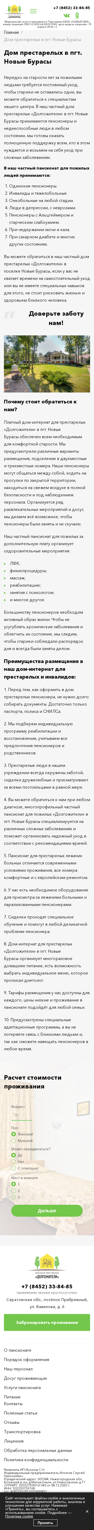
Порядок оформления (26, 1359)
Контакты (13, 1403)
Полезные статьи (20, 1413)
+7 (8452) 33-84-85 (71, 7)
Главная (11, 32)
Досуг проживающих (25, 1378)
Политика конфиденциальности (36, 1459)
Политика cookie (19, 1516)
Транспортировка (22, 1431)
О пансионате (17, 1350)
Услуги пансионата (22, 1387)
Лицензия (14, 1441)
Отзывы (11, 1422)
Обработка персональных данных (38, 1450)
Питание (12, 1396)
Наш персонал (18, 1368)
